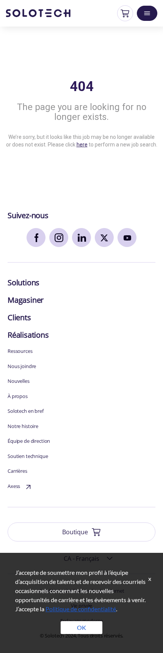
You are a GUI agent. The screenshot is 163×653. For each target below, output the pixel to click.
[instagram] (58, 237)
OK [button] (81, 627)
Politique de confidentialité (80, 608)
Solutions (23, 282)
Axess (14, 486)
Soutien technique (28, 456)
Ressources (20, 351)
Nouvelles (19, 381)
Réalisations (28, 335)
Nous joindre (22, 366)
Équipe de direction (29, 440)
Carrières (17, 470)
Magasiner (26, 300)
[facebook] (36, 237)
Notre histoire (23, 426)
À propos (18, 396)
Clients (19, 317)
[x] (104, 237)
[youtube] (127, 237)
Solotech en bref (26, 411)
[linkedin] (81, 237)
